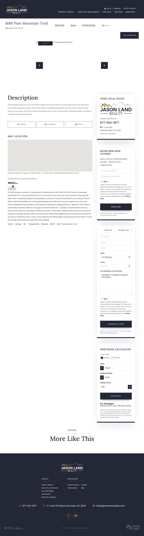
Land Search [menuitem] (46, 494)
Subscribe (116, 207)
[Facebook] (68, 516)
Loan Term (104, 354)
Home (10, 224)
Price (102, 364)
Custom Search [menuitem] (47, 485)
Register (117, 9)
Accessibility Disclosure (80, 528)
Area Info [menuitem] (107, 12)
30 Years (106, 358)
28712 (52, 224)
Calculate (116, 396)
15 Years (117, 358)
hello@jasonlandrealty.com (110, 505)
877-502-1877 (131, 8)
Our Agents (112, 134)
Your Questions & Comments (111, 271)
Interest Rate (105, 383)
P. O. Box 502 (66, 505)
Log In (108, 9)
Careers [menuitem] (84, 485)
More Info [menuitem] (130, 12)
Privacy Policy (66, 528)
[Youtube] (76, 516)
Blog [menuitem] (82, 488)
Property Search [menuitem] (65, 12)
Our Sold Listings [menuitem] (48, 491)
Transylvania (33, 224)
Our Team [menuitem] (118, 12)
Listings (18, 224)
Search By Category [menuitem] (49, 497)
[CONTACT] (129, 35)
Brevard (44, 224)
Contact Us (103, 134)
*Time (102, 262)
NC (25, 224)
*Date (102, 253)
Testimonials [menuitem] (72, 488)
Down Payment (106, 373)
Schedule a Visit (123, 230)
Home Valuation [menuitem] (73, 485)
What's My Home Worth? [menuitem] (89, 12)
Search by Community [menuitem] (50, 488)
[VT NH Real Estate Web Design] (133, 528)
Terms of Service (110, 333)
